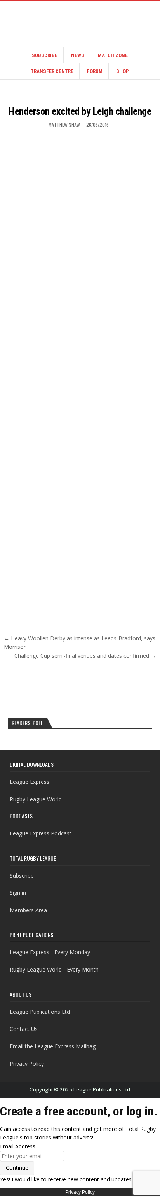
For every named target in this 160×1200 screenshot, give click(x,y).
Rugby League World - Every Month (54, 969)
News (77, 55)
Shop (122, 71)
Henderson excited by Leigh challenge (80, 111)
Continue (17, 1167)
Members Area (28, 910)
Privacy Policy (27, 1063)
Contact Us (24, 1028)
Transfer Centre (52, 71)
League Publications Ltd (40, 1011)
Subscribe (44, 55)
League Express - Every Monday (50, 952)
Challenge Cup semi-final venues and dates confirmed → (85, 655)
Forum (95, 71)
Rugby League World (36, 799)
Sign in (18, 892)
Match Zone (113, 55)
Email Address (17, 1146)
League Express (29, 781)
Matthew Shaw (64, 124)
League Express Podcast (40, 833)
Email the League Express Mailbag (53, 1046)
